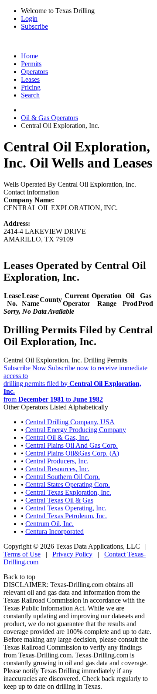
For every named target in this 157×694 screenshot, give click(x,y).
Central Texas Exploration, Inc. (68, 492)
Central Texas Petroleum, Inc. (66, 516)
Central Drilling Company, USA (70, 422)
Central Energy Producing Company (75, 429)
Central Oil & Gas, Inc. (57, 437)
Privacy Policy (72, 554)
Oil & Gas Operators (49, 117)
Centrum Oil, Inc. (49, 523)
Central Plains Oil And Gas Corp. (71, 445)
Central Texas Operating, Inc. (65, 508)
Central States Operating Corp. (67, 484)
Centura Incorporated (54, 531)
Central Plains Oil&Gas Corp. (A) (72, 453)
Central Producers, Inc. (57, 461)
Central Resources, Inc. (57, 469)
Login (29, 18)
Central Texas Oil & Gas (59, 500)
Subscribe (34, 26)
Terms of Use (22, 554)
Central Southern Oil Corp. (62, 476)
